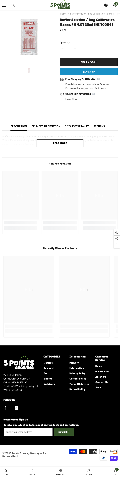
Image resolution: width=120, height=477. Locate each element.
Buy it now (89, 71)
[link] (20, 222)
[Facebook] (5, 408)
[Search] (13, 5)
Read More (60, 143)
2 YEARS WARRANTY (77, 126)
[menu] (4, 5)
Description (18, 126)
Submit (63, 431)
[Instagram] (16, 408)
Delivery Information (46, 126)
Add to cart (89, 61)
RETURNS (99, 126)
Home (63, 13)
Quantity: (65, 42)
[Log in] (106, 5)
